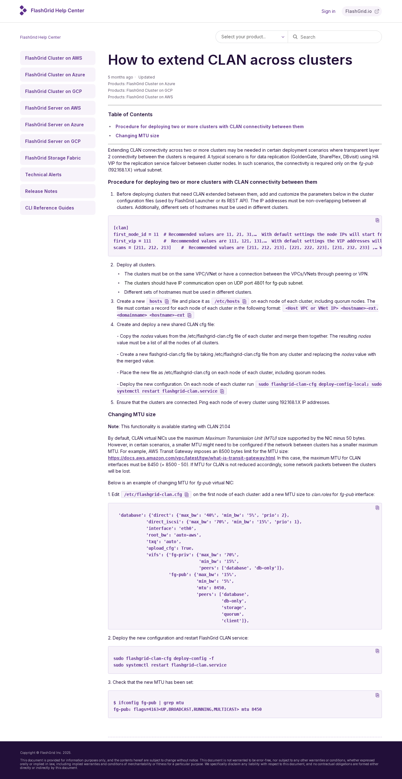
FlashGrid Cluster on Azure (55, 74)
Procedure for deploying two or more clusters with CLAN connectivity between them (210, 126)
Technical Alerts (43, 174)
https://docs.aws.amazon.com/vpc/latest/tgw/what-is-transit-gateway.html (191, 457)
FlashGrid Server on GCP (53, 141)
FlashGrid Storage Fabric (53, 158)
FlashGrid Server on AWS (53, 108)
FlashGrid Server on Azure (54, 124)
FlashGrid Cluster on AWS (53, 58)
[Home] (52, 13)
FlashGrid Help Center (40, 37)
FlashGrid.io (358, 11)
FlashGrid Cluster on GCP (53, 91)
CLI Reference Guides (49, 207)
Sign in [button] (328, 11)
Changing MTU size (137, 135)
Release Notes (41, 191)
